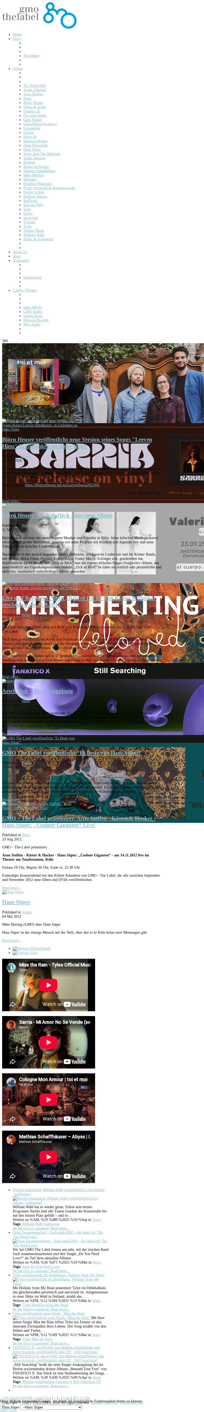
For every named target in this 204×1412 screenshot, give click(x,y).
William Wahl (32, 1224)
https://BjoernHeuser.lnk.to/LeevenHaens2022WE (62, 485)
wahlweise (52, 1224)
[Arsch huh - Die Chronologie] (26, 681)
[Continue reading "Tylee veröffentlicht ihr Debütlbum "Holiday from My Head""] (60, 1284)
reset (66, 1398)
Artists (26, 912)
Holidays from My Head (50, 1305)
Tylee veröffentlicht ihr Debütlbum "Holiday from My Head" (59, 1275)
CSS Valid (10, 1398)
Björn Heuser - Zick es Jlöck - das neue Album (57, 515)
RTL (76, 1398)
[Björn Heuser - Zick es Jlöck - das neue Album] (39, 505)
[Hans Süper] (13, 892)
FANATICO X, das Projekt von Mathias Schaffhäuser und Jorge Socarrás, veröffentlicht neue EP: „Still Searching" (56, 1350)
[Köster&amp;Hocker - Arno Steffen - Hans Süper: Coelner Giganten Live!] (42, 808)
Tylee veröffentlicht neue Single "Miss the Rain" (49, 1314)
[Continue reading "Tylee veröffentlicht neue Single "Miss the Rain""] (52, 1318)
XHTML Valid (31, 1398)
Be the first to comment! (32, 1228)
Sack (25, 1267)
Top (48, 1398)
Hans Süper (16, 902)
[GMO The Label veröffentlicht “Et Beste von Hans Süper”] (42, 743)
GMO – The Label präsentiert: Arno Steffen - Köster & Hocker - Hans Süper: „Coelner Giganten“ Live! (79, 821)
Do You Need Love (45, 1267)
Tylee (26, 1305)
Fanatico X (64, 1382)
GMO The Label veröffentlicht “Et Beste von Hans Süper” (72, 753)
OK (2, 1405)
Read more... (12, 501)
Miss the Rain (42, 1339)
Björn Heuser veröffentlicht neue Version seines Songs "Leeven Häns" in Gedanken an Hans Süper (77, 442)
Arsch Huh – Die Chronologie (37, 691)
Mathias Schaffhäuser (38, 1382)
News (26, 456)
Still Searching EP (87, 1382)
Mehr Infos (8, 1410)
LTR (86, 1398)
